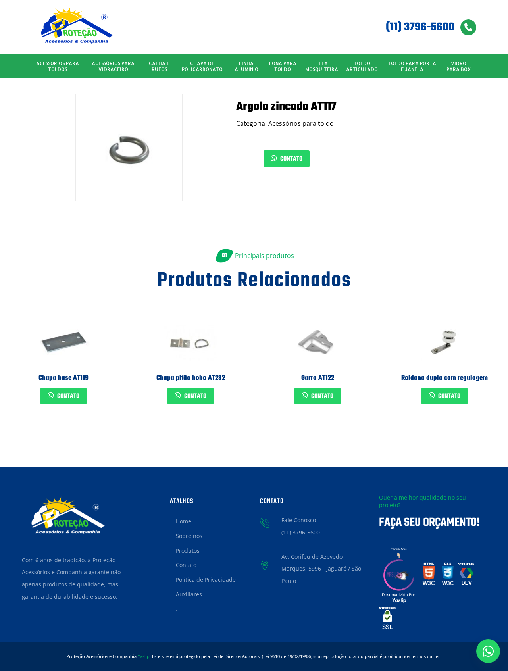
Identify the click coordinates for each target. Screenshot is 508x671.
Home (183, 521)
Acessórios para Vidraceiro (113, 66)
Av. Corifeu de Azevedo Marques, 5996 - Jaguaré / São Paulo (321, 569)
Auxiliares (189, 594)
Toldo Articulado (362, 66)
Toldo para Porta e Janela (412, 66)
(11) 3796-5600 (420, 27)
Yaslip (144, 656)
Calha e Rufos (159, 66)
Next (492, 367)
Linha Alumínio (246, 66)
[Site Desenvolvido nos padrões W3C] (429, 576)
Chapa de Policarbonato (202, 66)
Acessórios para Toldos (57, 66)
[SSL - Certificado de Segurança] (387, 621)
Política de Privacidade (206, 579)
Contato (290, 159)
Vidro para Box (458, 66)
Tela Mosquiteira (321, 66)
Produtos (188, 550)
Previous (16, 367)
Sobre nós (189, 536)
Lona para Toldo (282, 66)
